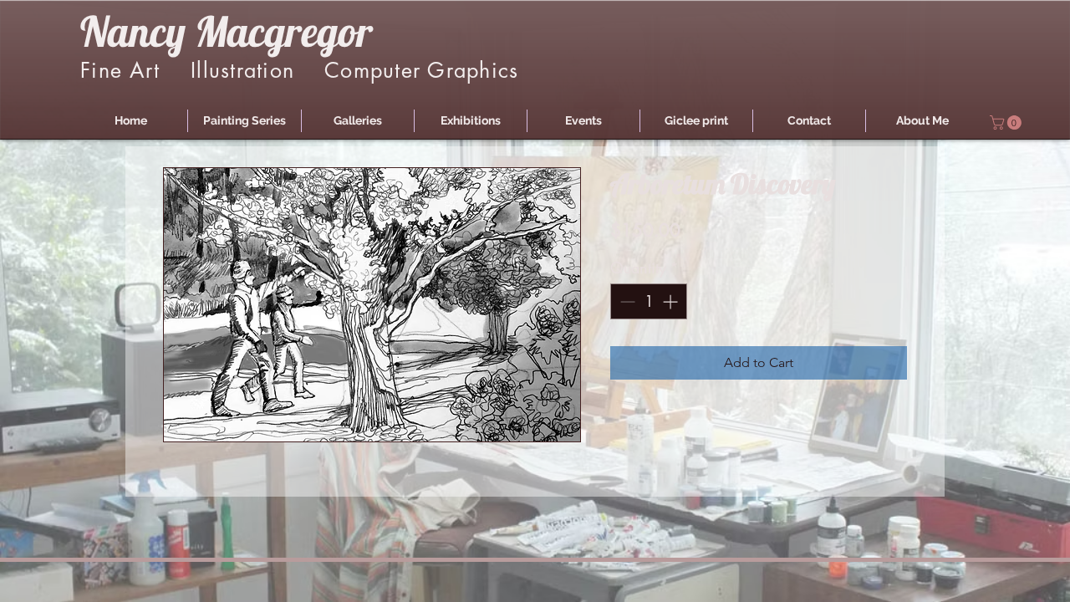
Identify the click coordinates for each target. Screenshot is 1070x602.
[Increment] (672, 301)
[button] (244, 121)
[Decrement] (626, 301)
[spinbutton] (649, 301)
